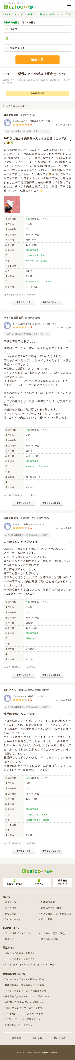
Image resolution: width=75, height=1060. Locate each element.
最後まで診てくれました (19, 341)
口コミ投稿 (47, 919)
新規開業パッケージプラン (19, 1025)
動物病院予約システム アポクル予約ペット (27, 996)
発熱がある (31, 638)
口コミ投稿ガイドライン (17, 933)
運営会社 (16, 1038)
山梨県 (67, 14)
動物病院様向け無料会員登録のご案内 (24, 985)
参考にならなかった (51, 302)
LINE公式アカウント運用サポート (22, 1019)
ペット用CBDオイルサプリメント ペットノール (30, 964)
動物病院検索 (37, 93)
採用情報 (37, 1038)
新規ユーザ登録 (15, 884)
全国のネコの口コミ (48, 14)
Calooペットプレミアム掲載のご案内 (24, 979)
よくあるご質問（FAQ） (53, 933)
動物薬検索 (11, 913)
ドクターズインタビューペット (21, 959)
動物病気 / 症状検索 (51, 908)
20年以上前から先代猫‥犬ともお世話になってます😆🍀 (35, 140)
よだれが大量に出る (35, 255)
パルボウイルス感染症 (36, 261)
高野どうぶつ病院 (14, 690)
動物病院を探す (12, 22)
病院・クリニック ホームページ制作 (24, 1008)
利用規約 (9, 939)
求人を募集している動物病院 (56, 913)
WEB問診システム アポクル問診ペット (25, 1002)
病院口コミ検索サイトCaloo (20, 953)
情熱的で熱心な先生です (19, 713)
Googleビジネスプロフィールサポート (25, 1013)
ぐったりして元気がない (37, 466)
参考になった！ (24, 302)
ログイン (39, 884)
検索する (37, 59)
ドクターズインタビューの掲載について (26, 991)
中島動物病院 (11, 518)
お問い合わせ (58, 1038)
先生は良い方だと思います (21, 541)
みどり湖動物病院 (14, 317)
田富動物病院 (11, 114)
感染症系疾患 (32, 250)
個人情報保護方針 (50, 939)
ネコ (28, 219)
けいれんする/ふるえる (37, 814)
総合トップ (11, 902)
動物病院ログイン (62, 882)
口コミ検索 (27, 14)
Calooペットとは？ (15, 919)
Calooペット (9, 14)
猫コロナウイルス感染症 (37, 820)
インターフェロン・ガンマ (38, 281)
